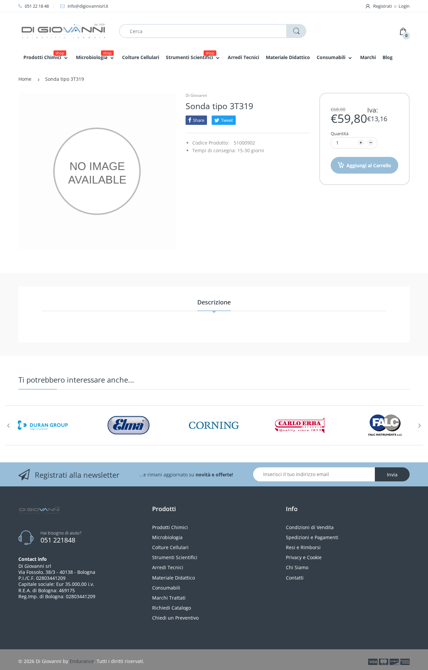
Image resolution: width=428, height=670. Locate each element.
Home (24, 79)
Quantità (339, 134)
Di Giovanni (196, 95)
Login (404, 6)
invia (392, 474)
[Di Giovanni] (63, 30)
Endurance (82, 661)
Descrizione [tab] (214, 302)
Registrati (382, 6)
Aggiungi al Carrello (368, 165)
